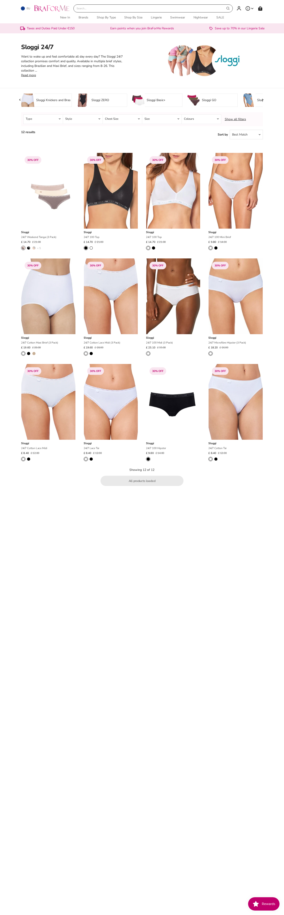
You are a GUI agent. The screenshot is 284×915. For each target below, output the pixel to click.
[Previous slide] (20, 99)
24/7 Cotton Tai (217, 448)
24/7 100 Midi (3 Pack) (159, 342)
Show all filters (235, 119)
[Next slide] (262, 99)
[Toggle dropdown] (249, 8)
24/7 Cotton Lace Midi (34, 448)
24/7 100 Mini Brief (219, 237)
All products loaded (142, 481)
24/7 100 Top (91, 237)
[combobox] (153, 8)
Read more (28, 75)
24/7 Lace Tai (91, 448)
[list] (142, 119)
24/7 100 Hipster (156, 448)
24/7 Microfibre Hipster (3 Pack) (227, 342)
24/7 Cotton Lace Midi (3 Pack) (102, 342)
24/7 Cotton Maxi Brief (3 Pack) (39, 342)
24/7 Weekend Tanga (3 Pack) (38, 237)
